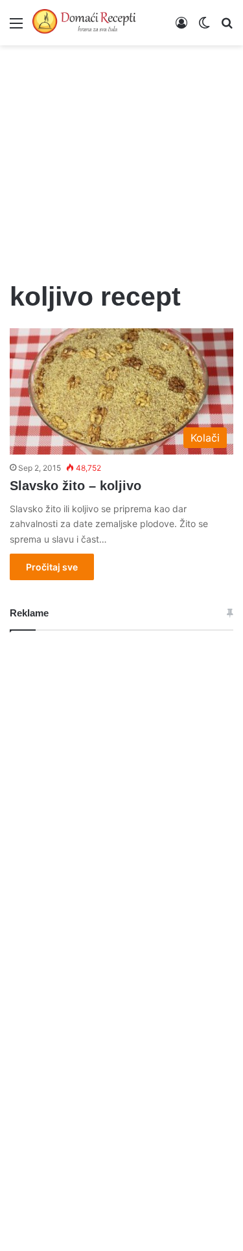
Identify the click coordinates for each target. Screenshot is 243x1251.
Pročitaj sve (52, 566)
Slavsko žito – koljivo (75, 486)
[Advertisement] (121, 155)
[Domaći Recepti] (84, 22)
